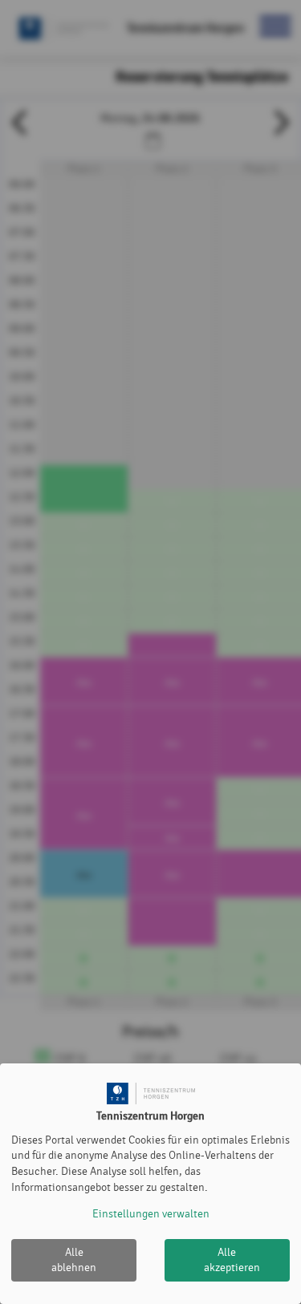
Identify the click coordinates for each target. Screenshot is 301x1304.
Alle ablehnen (73, 1260)
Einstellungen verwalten (150, 1214)
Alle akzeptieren (232, 1260)
